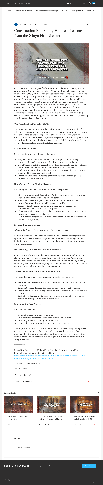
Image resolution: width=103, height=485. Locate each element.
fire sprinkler (77, 11)
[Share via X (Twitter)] (20, 375)
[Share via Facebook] (15, 375)
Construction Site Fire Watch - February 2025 (18, 417)
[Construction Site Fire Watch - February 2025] (18, 404)
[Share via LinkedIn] (25, 375)
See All (96, 393)
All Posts (7, 11)
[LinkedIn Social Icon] (93, 3)
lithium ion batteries (23, 11)
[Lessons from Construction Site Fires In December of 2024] (84, 404)
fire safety (19, 363)
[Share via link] (30, 375)
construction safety (33, 363)
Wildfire (65, 11)
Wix (45, 479)
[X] (90, 3)
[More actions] (87, 24)
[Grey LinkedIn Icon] (9, 480)
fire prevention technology (47, 11)
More (89, 11)
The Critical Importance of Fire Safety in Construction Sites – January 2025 (50, 417)
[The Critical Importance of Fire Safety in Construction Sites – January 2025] (51, 404)
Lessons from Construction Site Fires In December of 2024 (83, 417)
